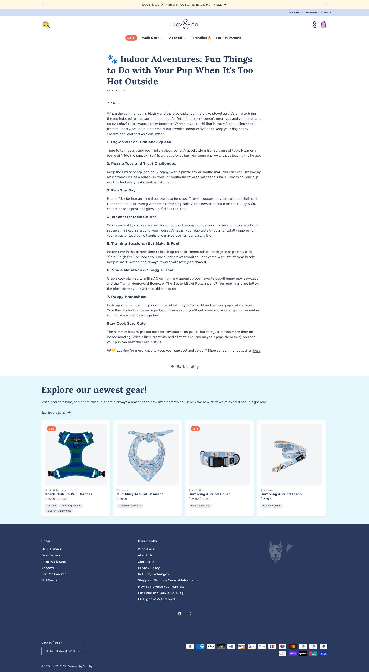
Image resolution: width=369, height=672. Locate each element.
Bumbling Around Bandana (140, 494)
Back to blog (188, 366)
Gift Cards (49, 580)
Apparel (47, 568)
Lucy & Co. (60, 666)
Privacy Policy (149, 568)
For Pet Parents (53, 574)
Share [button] (115, 103)
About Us (145, 555)
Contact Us (146, 562)
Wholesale (146, 549)
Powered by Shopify (80, 666)
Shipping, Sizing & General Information (169, 580)
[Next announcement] (326, 4)
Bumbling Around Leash (281, 494)
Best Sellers (50, 555)
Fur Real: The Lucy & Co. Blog (161, 593)
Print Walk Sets (53, 562)
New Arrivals (51, 549)
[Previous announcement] (43, 4)
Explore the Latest (54, 413)
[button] (295, 12)
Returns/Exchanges (153, 574)
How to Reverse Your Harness (161, 587)
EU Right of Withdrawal (156, 599)
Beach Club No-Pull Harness (68, 494)
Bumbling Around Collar (209, 494)
